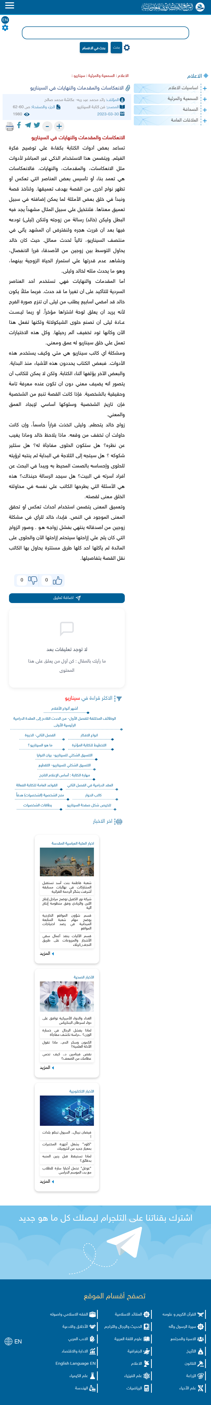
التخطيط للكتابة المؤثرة (89, 745)
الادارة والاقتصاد (74, 1351)
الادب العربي (78, 1339)
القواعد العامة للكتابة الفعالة (36, 785)
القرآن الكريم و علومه (179, 1314)
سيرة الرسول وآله (182, 1326)
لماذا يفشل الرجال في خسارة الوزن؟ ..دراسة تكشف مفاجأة (66, 1032)
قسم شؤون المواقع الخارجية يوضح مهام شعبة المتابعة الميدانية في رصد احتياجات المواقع (66, 922)
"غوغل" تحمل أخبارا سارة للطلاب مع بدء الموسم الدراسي (66, 1170)
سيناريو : (78, 76)
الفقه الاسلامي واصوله (69, 1314)
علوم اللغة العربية (128, 1339)
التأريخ (191, 1351)
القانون (190, 1363)
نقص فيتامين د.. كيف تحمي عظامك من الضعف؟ (66, 1056)
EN (5, 20)
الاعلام (194, 76)
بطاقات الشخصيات (37, 805)
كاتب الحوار (93, 795)
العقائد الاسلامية (128, 1314)
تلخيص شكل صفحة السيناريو (89, 805)
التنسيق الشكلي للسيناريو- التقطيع (65, 765)
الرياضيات (134, 1388)
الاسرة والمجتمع (183, 1339)
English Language (72, 1363)
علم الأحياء (187, 1388)
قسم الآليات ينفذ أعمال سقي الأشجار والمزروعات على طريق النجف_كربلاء (66, 940)
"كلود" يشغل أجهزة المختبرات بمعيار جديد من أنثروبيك (66, 1146)
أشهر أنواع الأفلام (64, 709)
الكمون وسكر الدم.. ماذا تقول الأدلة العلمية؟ (66, 1044)
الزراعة (191, 1376)
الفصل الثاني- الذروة (40, 735)
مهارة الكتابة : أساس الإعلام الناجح (64, 775)
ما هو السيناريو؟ (40, 745)
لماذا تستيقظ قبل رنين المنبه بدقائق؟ (66, 1158)
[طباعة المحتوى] (9, 126)
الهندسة (81, 1388)
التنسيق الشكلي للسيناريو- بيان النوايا (64, 755)
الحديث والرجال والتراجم (123, 1326)
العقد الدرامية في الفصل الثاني (90, 785)
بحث (116, 47)
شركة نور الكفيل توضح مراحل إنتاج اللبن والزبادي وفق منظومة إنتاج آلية (66, 903)
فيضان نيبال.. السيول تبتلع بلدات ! (66, 1134)
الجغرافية (135, 1351)
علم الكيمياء (78, 1376)
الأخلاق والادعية (75, 1326)
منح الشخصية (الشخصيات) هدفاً (40, 795)
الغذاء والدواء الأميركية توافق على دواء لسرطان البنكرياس (66, 1020)
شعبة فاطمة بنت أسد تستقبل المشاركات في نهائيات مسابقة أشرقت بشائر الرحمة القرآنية (66, 887)
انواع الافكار (89, 735)
